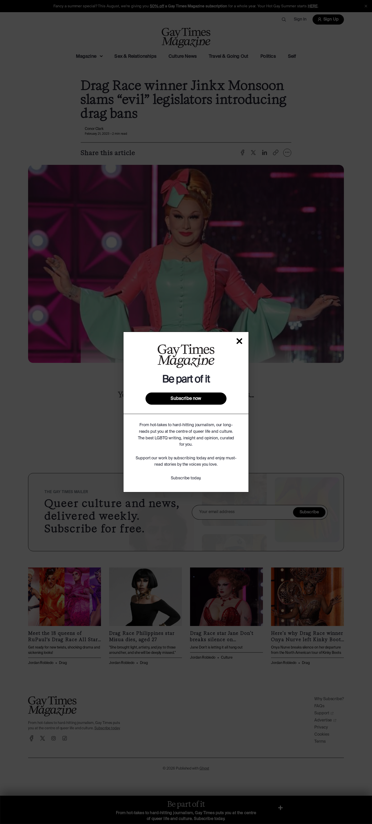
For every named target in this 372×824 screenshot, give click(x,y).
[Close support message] (239, 341)
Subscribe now (186, 398)
